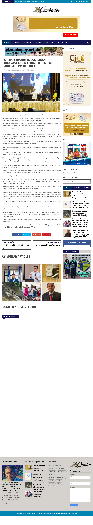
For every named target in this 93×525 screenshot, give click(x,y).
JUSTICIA (51, 477)
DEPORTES (52, 468)
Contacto (37, 43)
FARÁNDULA (61, 471)
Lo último (16, 43)
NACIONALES (60, 477)
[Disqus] (32, 382)
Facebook (18, 234)
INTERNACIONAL (53, 474)
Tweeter (27, 234)
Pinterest (47, 234)
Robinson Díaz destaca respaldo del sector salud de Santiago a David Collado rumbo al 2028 (81, 204)
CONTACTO (58, 465)
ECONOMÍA (61, 468)
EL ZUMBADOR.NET (31, 513)
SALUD (51, 486)
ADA (50, 465)
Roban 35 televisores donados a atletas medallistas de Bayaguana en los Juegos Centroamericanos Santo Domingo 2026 (37, 1)
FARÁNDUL (52, 471)
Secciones (26, 43)
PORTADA (51, 483)
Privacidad (48, 43)
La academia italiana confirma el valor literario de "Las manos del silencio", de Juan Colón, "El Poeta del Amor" (12, 486)
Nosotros (65, 43)
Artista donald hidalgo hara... (48, 245)
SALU (58, 483)
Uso (57, 43)
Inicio (8, 43)
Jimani (63, 474)
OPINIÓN (51, 480)
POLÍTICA (59, 480)
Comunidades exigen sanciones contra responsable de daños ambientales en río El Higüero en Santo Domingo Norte (75, 216)
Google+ (37, 234)
